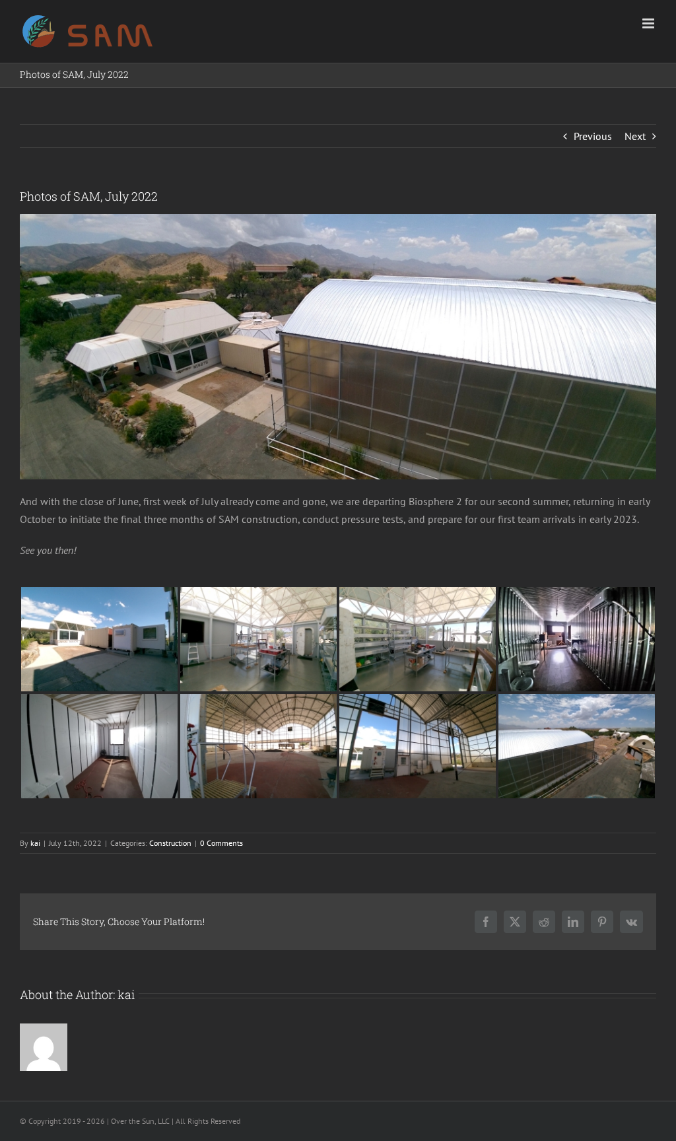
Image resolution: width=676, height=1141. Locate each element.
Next (635, 136)
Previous (593, 136)
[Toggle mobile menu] (649, 23)
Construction (170, 843)
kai (35, 843)
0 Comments (221, 843)
